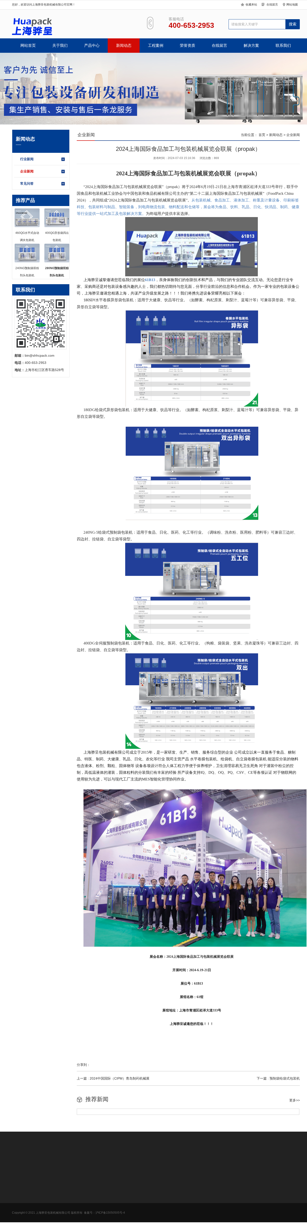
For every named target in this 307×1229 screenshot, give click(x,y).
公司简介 (18, 1187)
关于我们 (60, 45)
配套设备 (52, 1223)
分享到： (83, 1065)
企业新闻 (27, 171)
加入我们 (18, 1194)
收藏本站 (251, 4)
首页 (262, 135)
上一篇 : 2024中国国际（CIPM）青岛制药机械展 (113, 1078)
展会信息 (18, 1209)
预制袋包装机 (55, 1187)
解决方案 (251, 45)
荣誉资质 (187, 45)
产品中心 (92, 45)
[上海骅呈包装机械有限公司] (32, 26)
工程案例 (155, 45)
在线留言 (272, 4)
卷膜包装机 (53, 1194)
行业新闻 (27, 159)
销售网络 (18, 1202)
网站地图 (292, 4)
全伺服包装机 (55, 1216)
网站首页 (28, 45)
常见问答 (27, 183)
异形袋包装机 (55, 1209)
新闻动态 (123, 45)
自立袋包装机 (55, 1202)
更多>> (294, 1100)
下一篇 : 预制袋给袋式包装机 (278, 1078)
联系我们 (283, 45)
